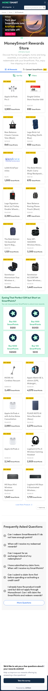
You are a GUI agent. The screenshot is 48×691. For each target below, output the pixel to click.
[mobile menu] (45, 2)
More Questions (24, 602)
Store (10, 12)
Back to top (42, 507)
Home (4, 12)
